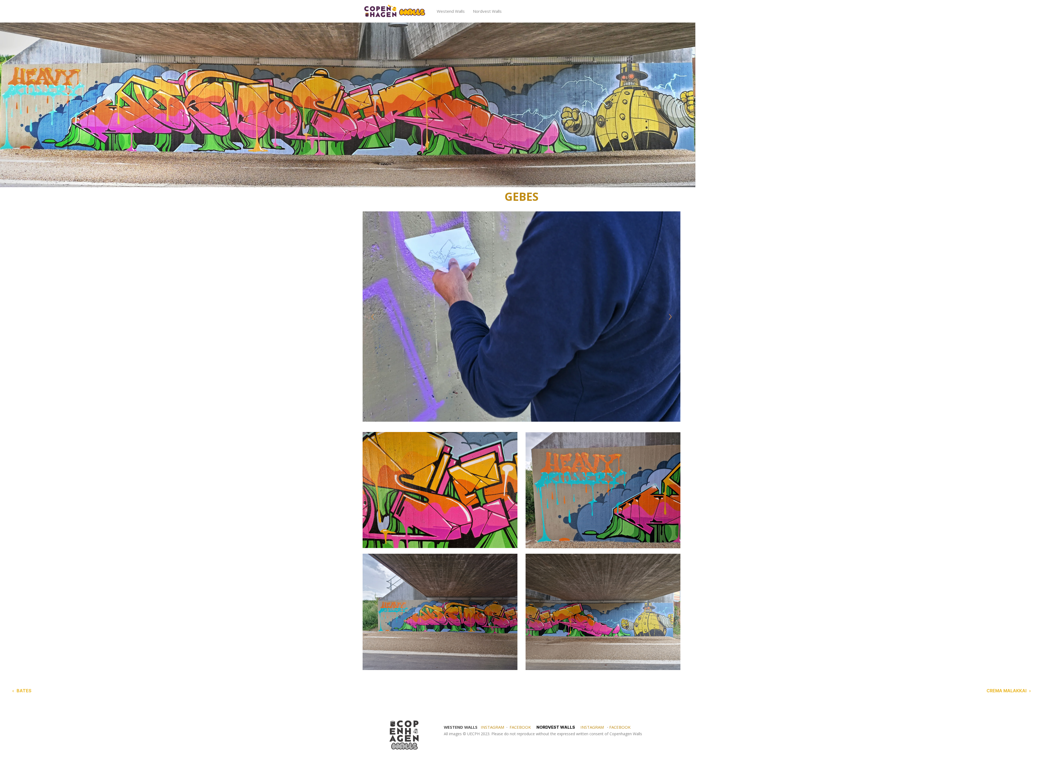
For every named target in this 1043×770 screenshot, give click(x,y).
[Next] (670, 317)
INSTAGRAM (492, 727)
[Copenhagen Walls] (394, 11)
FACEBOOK (520, 727)
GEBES (522, 196)
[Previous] (373, 317)
